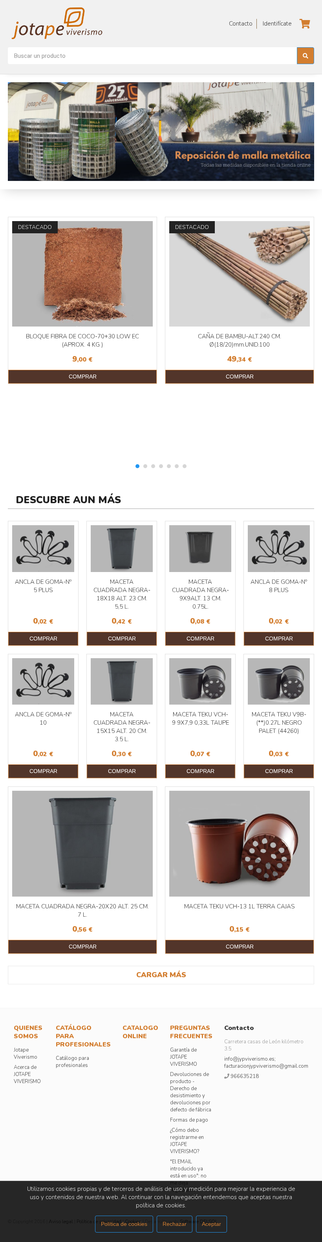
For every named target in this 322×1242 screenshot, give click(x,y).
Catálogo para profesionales (72, 1062)
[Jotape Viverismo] (78, 23)
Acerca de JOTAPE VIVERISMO (27, 1074)
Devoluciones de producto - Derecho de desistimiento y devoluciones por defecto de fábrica (190, 1092)
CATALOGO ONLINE (140, 1032)
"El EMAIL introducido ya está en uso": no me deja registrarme (188, 1176)
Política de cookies (124, 1224)
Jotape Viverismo (25, 1053)
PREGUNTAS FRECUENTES (191, 1032)
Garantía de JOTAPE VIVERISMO (183, 1057)
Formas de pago (189, 1120)
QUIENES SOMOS (28, 1032)
